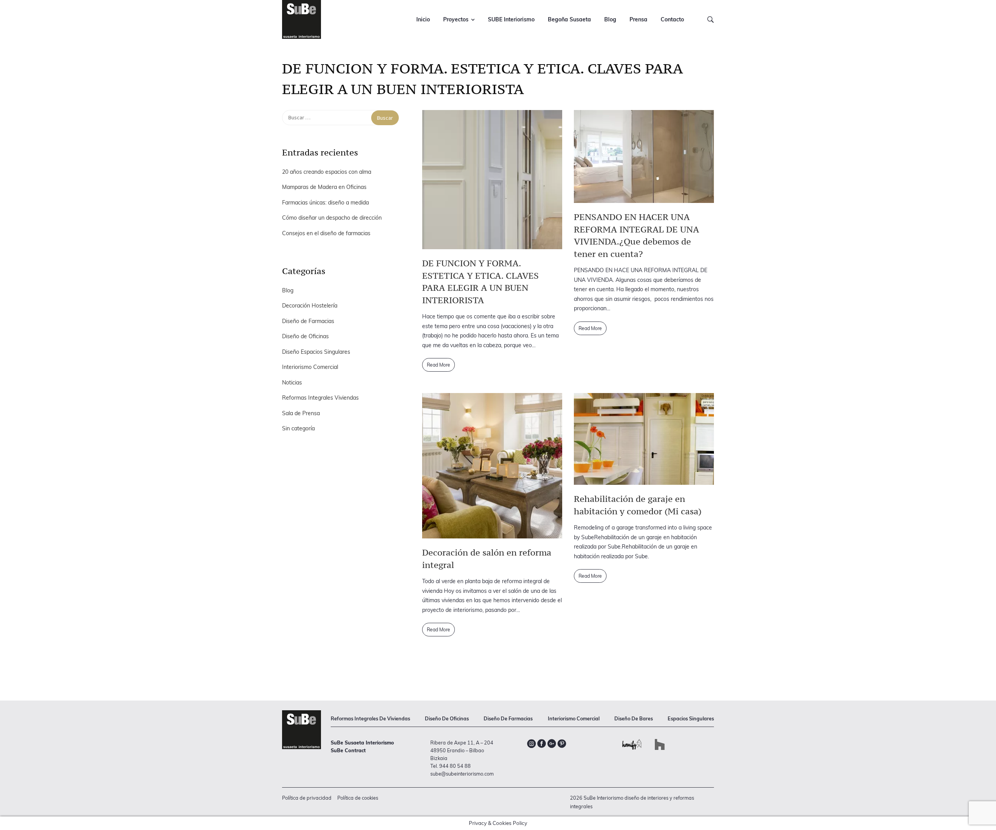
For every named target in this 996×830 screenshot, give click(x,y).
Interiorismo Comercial (310, 366)
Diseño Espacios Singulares (316, 351)
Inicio (423, 19)
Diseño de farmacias (508, 718)
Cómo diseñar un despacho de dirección (332, 217)
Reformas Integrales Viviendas (320, 397)
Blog (610, 19)
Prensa (638, 19)
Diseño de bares (633, 718)
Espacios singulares (691, 718)
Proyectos (455, 19)
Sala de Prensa (301, 413)
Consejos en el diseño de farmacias (326, 233)
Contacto (672, 19)
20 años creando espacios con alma (326, 171)
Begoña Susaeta (569, 19)
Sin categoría (298, 428)
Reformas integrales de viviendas (370, 718)
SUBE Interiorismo (511, 19)
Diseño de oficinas (447, 718)
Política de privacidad (306, 798)
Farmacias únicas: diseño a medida (325, 202)
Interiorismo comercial (574, 718)
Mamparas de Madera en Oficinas (324, 186)
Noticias (292, 382)
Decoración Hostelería (309, 305)
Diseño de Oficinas (305, 336)
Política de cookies (357, 798)
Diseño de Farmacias (308, 321)
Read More (438, 365)
